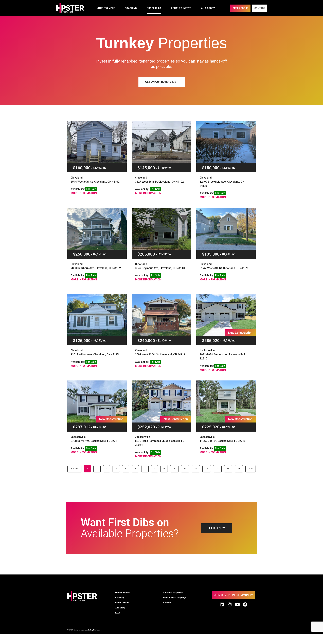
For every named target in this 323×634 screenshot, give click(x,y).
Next (250, 469)
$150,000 (211, 167)
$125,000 (82, 340)
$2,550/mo (164, 254)
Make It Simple (106, 8)
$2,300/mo (164, 340)
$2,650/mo (99, 254)
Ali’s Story (208, 8)
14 (218, 467)
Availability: (83, 189)
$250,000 (82, 254)
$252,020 (146, 427)
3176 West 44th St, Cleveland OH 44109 (224, 268)
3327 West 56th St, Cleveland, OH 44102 (159, 181)
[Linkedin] (222, 604)
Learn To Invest (181, 8)
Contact (167, 602)
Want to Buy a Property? (174, 597)
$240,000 (146, 340)
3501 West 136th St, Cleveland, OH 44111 (160, 354)
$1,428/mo (228, 427)
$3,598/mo (228, 340)
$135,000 (211, 254)
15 (229, 467)
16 (240, 467)
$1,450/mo (164, 167)
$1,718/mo (99, 427)
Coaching (131, 8)
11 (186, 467)
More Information (84, 193)
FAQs (117, 612)
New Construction (240, 332)
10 (175, 467)
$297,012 (82, 427)
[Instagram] (229, 604)
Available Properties (173, 592)
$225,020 (211, 427)
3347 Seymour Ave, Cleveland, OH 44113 (160, 268)
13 (207, 467)
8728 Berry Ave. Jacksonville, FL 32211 (94, 441)
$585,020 (211, 340)
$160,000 (82, 167)
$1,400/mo (99, 167)
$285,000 (146, 254)
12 (196, 467)
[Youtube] (237, 604)
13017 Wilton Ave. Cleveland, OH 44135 (95, 354)
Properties (154, 8)
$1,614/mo (164, 427)
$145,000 (146, 167)
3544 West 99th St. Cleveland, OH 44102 (95, 181)
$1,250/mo (99, 340)
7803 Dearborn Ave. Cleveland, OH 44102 (96, 268)
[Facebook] (245, 604)
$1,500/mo (228, 167)
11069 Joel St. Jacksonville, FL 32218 (222, 441)
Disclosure (97, 630)
